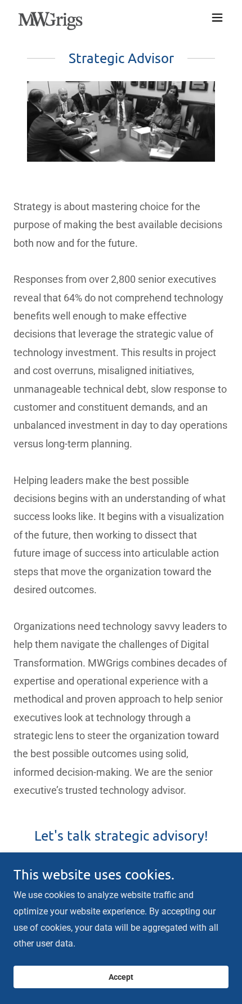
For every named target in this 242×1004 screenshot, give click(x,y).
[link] (50, 17)
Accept (121, 976)
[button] (217, 17)
